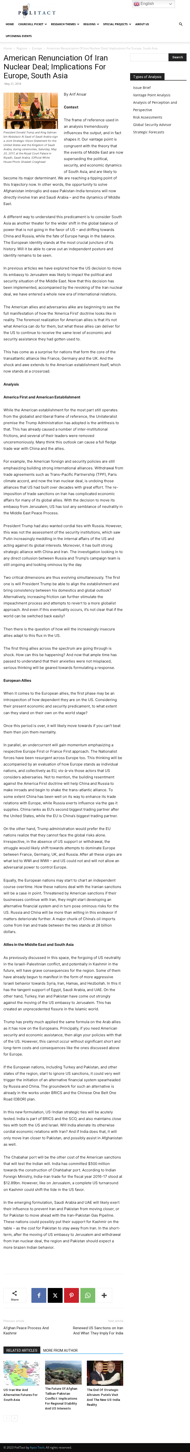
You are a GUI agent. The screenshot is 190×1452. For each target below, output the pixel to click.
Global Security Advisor (152, 124)
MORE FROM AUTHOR (60, 1350)
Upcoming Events (19, 36)
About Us (142, 24)
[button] (181, 24)
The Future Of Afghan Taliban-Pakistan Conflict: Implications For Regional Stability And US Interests (61, 1398)
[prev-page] (6, 1418)
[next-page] (14, 1418)
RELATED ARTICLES (21, 1350)
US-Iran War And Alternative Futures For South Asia (20, 1395)
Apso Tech (37, 1447)
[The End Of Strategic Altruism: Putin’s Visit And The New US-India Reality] (105, 1373)
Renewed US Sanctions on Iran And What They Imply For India (98, 1330)
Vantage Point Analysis (151, 95)
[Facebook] (38, 1295)
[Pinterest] (71, 1295)
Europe (37, 48)
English (147, 3)
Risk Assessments (147, 117)
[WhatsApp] (87, 1295)
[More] (104, 1295)
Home (10, 24)
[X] (55, 1295)
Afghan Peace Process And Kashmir (26, 1330)
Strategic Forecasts (148, 132)
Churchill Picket (30, 24)
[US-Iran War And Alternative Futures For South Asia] (21, 1373)
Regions (22, 48)
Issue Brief (142, 87)
